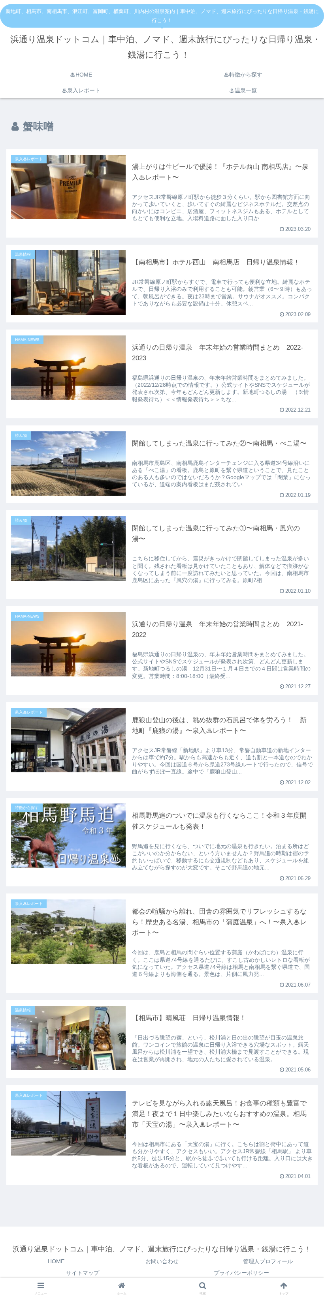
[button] (300, 1003)
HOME (56, 1261)
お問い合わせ (162, 1261)
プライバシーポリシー (241, 1273)
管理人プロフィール (268, 1261)
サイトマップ (82, 1273)
